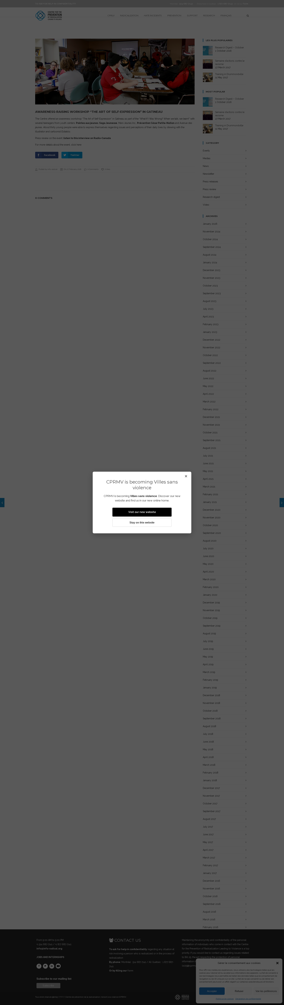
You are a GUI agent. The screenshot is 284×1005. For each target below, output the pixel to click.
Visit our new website (142, 512)
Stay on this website (142, 522)
